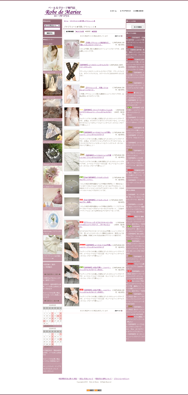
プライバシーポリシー (121, 379)
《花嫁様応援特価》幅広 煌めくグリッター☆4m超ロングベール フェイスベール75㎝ (135, 174)
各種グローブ (49, 120)
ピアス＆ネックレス (51, 369)
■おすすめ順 (80, 31)
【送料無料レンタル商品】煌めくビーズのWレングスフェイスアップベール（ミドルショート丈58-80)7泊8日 (135, 299)
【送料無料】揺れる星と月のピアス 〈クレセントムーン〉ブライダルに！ (135, 236)
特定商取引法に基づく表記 (68, 379)
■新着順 (94, 31)
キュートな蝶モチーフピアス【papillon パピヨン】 (135, 266)
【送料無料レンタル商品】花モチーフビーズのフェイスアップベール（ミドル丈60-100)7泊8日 (135, 275)
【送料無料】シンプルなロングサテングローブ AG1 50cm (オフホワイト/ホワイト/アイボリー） (135, 328)
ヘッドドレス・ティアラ (52, 366)
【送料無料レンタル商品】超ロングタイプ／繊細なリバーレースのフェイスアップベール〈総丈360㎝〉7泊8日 (135, 209)
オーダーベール (49, 97)
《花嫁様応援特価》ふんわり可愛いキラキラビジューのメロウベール (135, 62)
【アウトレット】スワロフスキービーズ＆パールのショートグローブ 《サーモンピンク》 (96, 224)
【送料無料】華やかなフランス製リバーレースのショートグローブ (135, 130)
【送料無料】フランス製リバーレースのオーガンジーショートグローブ (135, 76)
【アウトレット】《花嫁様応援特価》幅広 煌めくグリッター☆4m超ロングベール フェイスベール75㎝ (135, 52)
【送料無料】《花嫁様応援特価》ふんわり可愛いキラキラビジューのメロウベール (135, 41)
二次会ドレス (49, 187)
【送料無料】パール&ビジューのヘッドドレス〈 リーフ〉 (135, 182)
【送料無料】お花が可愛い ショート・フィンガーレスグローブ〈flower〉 (135, 111)
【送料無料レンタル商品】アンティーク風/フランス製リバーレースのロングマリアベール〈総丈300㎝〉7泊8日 (135, 163)
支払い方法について (86, 379)
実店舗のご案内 (49, 264)
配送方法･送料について (104, 379)
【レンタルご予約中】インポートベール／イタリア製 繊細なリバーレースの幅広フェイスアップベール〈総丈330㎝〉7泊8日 (135, 286)
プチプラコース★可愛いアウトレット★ (52, 257)
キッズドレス (49, 371)
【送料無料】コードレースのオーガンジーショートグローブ (135, 145)
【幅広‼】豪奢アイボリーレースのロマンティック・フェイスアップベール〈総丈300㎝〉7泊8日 (135, 220)
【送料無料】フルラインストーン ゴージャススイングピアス (135, 259)
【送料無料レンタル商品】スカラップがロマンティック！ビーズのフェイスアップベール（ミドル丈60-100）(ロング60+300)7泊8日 (135, 247)
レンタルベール (49, 72)
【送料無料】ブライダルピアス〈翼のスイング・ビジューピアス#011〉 (135, 229)
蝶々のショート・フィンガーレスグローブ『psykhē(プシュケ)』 (135, 95)
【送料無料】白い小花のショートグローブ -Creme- (135, 68)
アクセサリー (49, 142)
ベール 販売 (48, 44)
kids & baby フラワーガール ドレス (52, 232)
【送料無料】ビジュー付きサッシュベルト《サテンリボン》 (135, 153)
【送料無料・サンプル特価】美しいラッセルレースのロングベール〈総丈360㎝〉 (135, 198)
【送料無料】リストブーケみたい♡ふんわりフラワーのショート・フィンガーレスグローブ (95, 112)
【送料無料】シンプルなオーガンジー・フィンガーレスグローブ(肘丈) (135, 86)
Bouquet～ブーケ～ (50, 164)
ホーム (66, 21)
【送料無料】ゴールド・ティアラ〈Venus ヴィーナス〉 (135, 137)
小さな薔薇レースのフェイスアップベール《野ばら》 (135, 319)
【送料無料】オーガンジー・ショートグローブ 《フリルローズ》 (135, 102)
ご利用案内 (48, 267)
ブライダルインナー (51, 209)
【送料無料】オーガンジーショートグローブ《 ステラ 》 (135, 336)
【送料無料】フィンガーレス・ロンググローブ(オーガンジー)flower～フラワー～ (135, 121)
